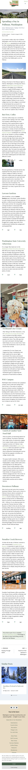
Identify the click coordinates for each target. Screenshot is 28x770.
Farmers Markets (14, 743)
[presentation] (14, 675)
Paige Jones (7, 690)
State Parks (14, 736)
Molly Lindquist (6, 34)
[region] (14, 761)
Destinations (5, 31)
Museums (14, 748)
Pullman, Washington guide (10, 634)
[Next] (24, 680)
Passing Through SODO (6, 650)
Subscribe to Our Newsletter (14, 720)
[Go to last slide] (4, 680)
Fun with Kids (14, 732)
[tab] (11, 695)
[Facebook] (11, 707)
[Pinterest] (16, 707)
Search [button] (26, 1)
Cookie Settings (14, 767)
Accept (14, 763)
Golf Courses (14, 738)
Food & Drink (14, 725)
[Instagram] (14, 707)
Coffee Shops (14, 745)
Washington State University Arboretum (13, 248)
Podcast (14, 752)
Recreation (14, 727)
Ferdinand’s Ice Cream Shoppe (12, 333)
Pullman (11, 31)
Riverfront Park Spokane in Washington (22, 651)
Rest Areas (14, 740)
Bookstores (14, 750)
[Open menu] (25, 4)
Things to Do (14, 730)
